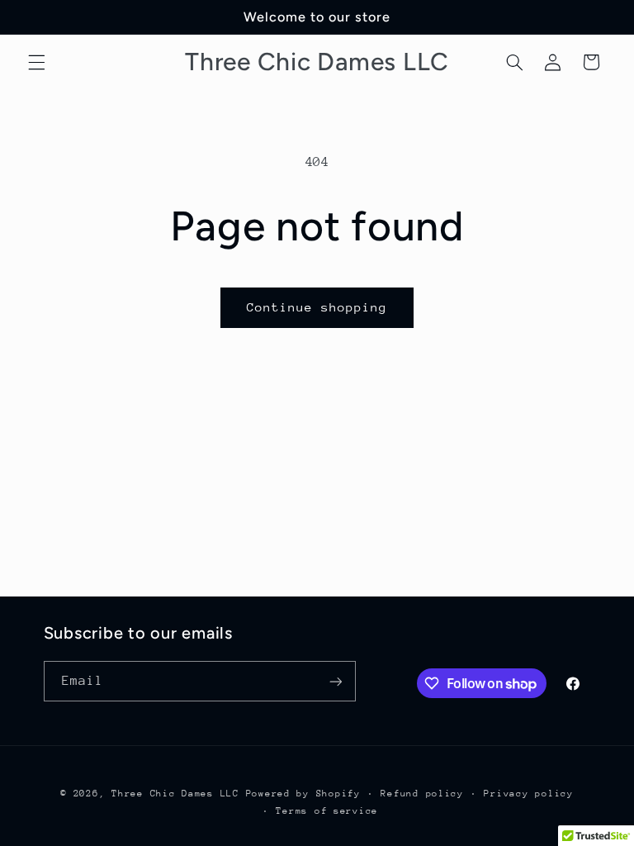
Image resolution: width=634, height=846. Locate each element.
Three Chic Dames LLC (175, 793)
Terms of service (327, 811)
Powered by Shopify (303, 793)
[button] (36, 62)
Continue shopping (317, 307)
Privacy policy (528, 793)
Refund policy (422, 793)
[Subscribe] (335, 681)
